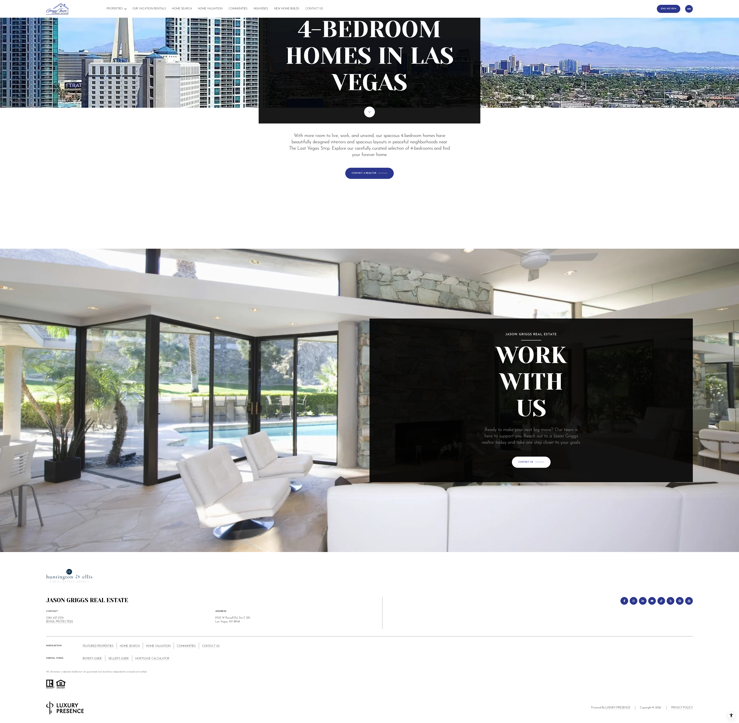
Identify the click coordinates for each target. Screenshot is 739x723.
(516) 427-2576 (55, 617)
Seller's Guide (118, 658)
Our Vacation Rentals (149, 8)
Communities (238, 8)
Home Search (182, 8)
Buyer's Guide (92, 658)
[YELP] (670, 601)
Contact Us (314, 8)
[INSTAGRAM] (633, 601)
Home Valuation (210, 8)
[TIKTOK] (661, 601)
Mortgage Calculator (152, 658)
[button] (369, 173)
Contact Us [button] (211, 646)
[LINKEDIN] (643, 601)
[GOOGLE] (680, 601)
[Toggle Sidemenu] (689, 9)
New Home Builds (286, 8)
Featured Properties (98, 646)
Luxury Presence (617, 707)
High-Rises (261, 8)
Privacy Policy (682, 707)
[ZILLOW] (689, 601)
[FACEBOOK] (624, 601)
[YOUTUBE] (652, 601)
